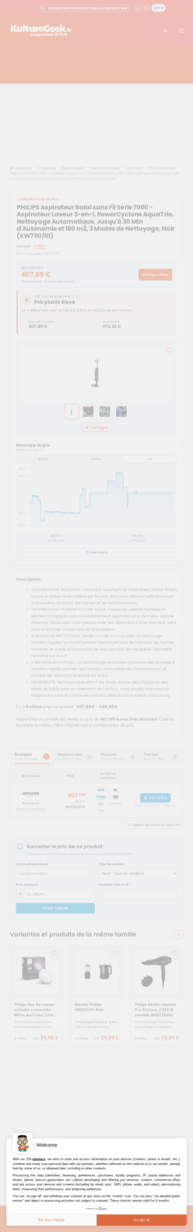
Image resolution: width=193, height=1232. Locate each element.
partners (38, 1159)
